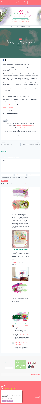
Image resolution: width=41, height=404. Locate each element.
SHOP (18, 26)
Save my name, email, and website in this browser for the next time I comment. (14, 177)
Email (16, 174)
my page (11, 107)
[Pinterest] (39, 6)
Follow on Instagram (35, 374)
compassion (16, 119)
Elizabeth (16, 342)
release (31, 119)
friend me (4, 107)
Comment (4, 160)
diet (20, 119)
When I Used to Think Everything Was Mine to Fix (31, 144)
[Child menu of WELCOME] (13, 27)
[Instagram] (37, 6)
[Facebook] (33, 6)
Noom (23, 119)
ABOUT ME (22, 26)
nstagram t (10, 104)
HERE (14, 262)
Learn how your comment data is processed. (24, 183)
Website (29, 174)
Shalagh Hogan (17, 325)
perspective (27, 119)
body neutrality (10, 119)
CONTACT (28, 26)
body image (5, 119)
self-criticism (5, 121)
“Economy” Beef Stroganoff (24, 334)
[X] (35, 6)
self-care (35, 119)
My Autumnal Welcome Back (6, 143)
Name (3, 174)
